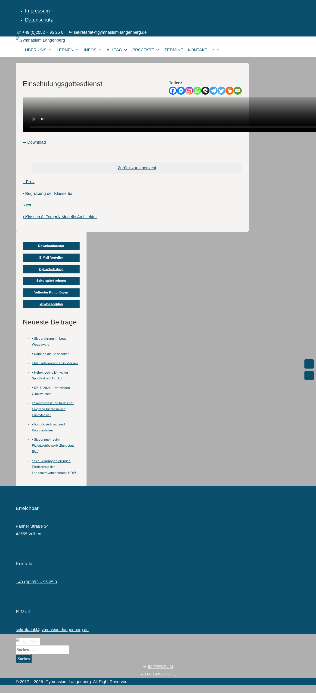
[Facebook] (173, 91)
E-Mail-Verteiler (51, 257)
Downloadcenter (51, 246)
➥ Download (34, 142)
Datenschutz (39, 20)
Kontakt (197, 50)
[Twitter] (221, 91)
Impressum (37, 11)
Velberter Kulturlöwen (51, 292)
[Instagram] (189, 91)
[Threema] (205, 91)
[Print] (230, 91)
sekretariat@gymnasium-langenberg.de (52, 629)
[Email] (238, 91)
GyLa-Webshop (51, 269)
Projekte (143, 50)
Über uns (35, 50)
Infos (90, 50)
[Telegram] (213, 91)
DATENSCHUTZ (160, 674)
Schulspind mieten (51, 280)
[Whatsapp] (197, 91)
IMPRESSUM (160, 666)
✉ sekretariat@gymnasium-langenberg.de (108, 32)
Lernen (65, 50)
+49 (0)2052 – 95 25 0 (42, 32)
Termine (173, 50)
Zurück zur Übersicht (137, 168)
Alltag (114, 50)
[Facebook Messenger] (181, 91)
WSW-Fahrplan (51, 304)
